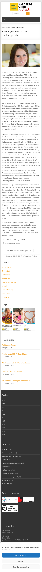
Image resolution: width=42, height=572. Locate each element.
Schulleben (16, 243)
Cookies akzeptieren (21, 555)
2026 (3, 400)
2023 (3, 411)
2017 (3, 431)
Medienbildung (7, 290)
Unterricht (5, 484)
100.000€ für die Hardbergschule (17, 251)
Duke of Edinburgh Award (10, 456)
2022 (3, 414)
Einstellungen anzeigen (21, 567)
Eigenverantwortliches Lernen (12, 463)
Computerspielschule (9, 453)
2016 (3, 435)
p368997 (8, 240)
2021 (3, 417)
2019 (3, 424)
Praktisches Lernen (9, 282)
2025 (3, 404)
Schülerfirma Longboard (10, 477)
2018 (3, 428)
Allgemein (5, 449)
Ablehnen (21, 561)
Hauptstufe (6, 278)
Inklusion (5, 286)
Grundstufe (6, 271)
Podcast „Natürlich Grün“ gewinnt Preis (22, 256)
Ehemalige (8, 243)
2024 (3, 407)
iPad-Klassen (6, 293)
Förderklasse (6, 267)
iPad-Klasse (5, 466)
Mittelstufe (6, 275)
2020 (3, 421)
